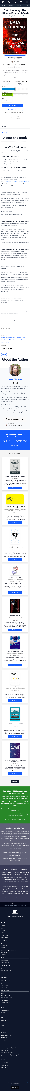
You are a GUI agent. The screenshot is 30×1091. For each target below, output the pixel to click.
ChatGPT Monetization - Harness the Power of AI (15, 507)
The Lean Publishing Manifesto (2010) (10, 1055)
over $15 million (20, 814)
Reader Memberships (6, 1035)
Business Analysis (21, 337)
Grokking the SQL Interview (15, 723)
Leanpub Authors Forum (7, 997)
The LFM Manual (5, 1000)
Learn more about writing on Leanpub (15, 819)
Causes (3, 1012)
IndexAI (3, 947)
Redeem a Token (5, 937)
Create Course (4, 985)
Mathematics (12, 339)
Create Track (4, 987)
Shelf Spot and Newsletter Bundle (9, 950)
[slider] (12, 94)
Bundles (11, 5)
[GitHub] (17, 383)
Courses (19, 5)
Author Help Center (5, 995)
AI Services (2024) (5, 1050)
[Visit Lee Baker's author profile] (15, 370)
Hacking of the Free (15, 615)
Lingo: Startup (15, 687)
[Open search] (9, 2)
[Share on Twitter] (2, 331)
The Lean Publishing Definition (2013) (10, 1054)
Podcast (3, 933)
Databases (4, 337)
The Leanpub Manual (6, 998)
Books (3, 5)
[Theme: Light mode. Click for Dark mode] (15, 2)
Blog (2, 1022)
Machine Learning (11, 337)
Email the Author (7, 348)
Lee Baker (16, 61)
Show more (15, 781)
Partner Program (5, 1010)
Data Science (4, 339)
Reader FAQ (4, 1038)
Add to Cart (12, 105)
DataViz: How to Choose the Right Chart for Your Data (15, 760)
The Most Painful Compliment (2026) (9, 1047)
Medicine (18, 339)
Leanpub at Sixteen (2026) (7, 1048)
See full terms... (15, 445)
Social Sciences (5, 342)
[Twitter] (13, 383)
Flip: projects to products (15, 577)
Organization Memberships (7, 968)
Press (2, 1025)
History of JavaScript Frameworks (15, 476)
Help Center (4, 1040)
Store (9, 904)
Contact (3, 1023)
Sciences (23, 339)
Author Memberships (6, 980)
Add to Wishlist (12, 109)
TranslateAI (4, 954)
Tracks (26, 5)
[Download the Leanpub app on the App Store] (15, 1087)
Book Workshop (5, 960)
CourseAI (3, 943)
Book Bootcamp (5, 962)
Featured (3, 925)
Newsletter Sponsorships (7, 949)
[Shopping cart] (21, 2)
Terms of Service (5, 1062)
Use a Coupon (4, 935)
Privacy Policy (4, 1065)
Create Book (4, 982)
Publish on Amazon (5, 952)
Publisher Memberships (6, 970)
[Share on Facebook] (5, 331)
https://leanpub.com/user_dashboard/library (16, 181)
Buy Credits (4, 1037)
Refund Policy (4, 1067)
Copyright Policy (5, 1063)
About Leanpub (4, 1020)
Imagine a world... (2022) (7, 1052)
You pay (4, 98)
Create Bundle (4, 983)
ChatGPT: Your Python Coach (15, 651)
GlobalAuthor (4, 945)
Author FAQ (3, 993)
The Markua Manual (5, 1002)
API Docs (3, 1004)
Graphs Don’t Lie (15, 546)
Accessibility (4, 1014)
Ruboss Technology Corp (22, 1082)
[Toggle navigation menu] (28, 126)
